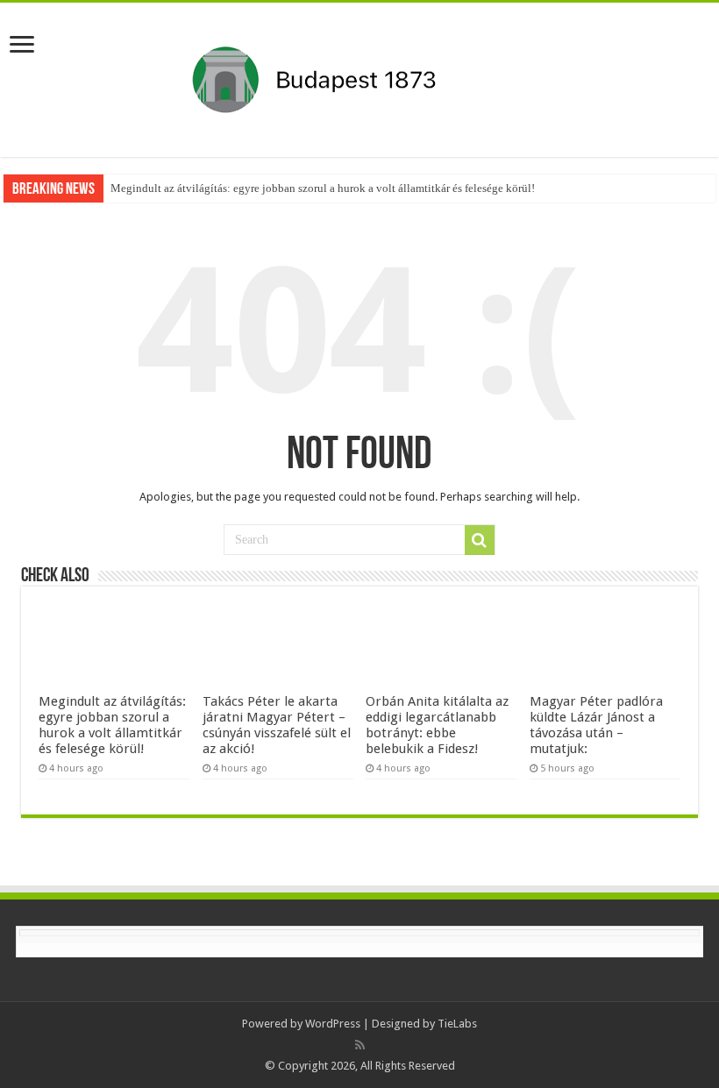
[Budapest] (359, 76)
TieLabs (457, 1023)
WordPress (332, 1023)
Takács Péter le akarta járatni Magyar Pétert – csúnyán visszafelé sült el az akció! (277, 725)
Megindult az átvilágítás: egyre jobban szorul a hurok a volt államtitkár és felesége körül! (322, 188)
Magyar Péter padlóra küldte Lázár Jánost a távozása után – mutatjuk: (596, 725)
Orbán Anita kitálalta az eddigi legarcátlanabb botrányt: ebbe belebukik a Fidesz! (437, 725)
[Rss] (360, 1045)
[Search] (480, 540)
